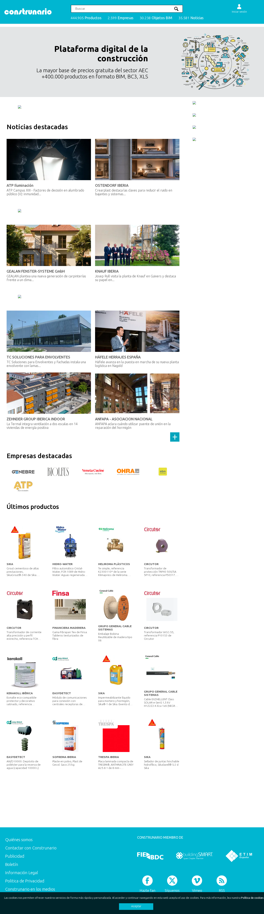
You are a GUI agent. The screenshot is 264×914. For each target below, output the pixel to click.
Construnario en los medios (30, 889)
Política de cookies (252, 897)
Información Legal (21, 872)
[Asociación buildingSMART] (194, 855)
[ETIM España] (238, 855)
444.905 (86, 18)
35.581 (191, 18)
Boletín (11, 864)
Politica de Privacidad (24, 881)
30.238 (156, 18)
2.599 (120, 18)
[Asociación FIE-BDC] (150, 855)
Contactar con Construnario (31, 847)
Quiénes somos (19, 839)
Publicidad (14, 856)
